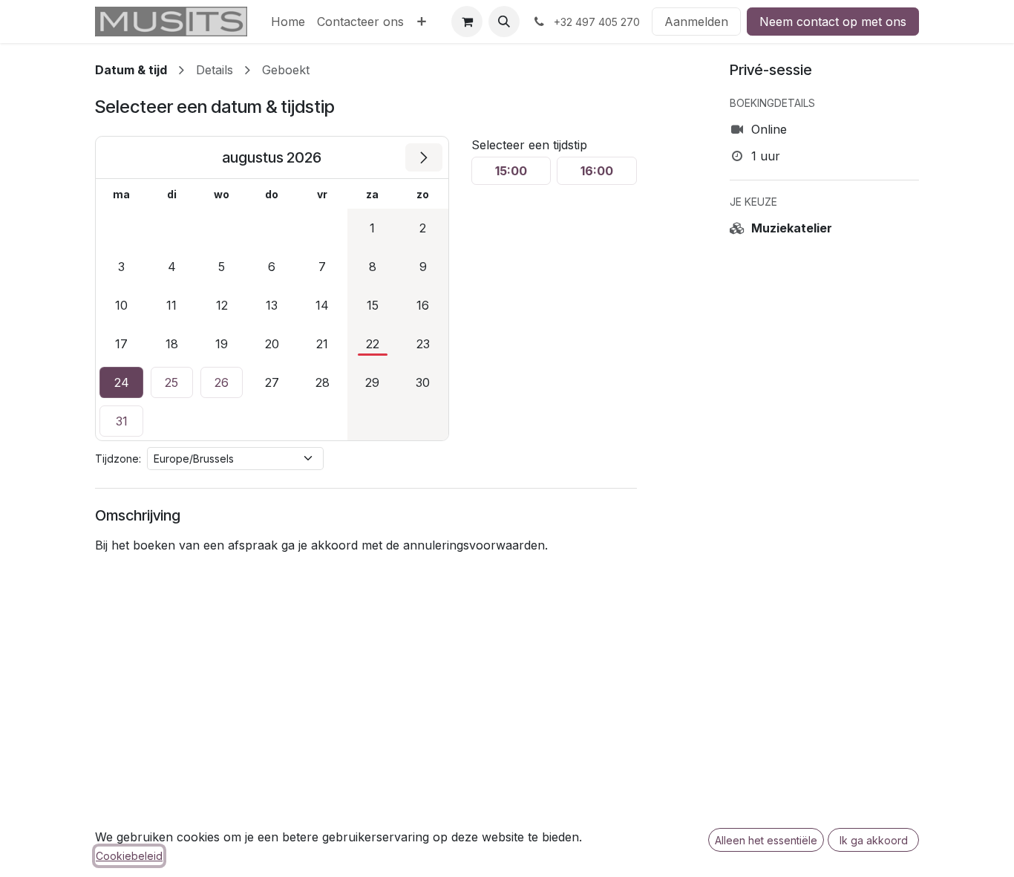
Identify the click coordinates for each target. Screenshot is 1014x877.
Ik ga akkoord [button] (874, 840)
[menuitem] (288, 21)
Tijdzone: (118, 458)
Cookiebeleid (129, 856)
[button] (504, 21)
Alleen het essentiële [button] (766, 840)
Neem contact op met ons (832, 21)
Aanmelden (696, 21)
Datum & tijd (131, 69)
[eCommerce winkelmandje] (467, 21)
